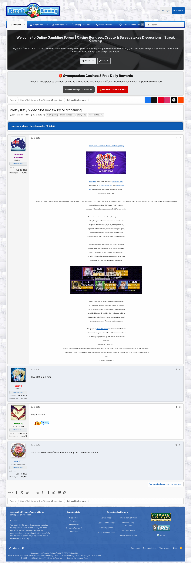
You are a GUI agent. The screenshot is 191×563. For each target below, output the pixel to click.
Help (175, 548)
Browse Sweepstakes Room (78, 89)
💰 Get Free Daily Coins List (112, 89)
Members (59, 24)
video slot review (96, 115)
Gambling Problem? (74, 528)
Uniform (15, 548)
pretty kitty (81, 115)
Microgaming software (105, 185)
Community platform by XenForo (54, 553)
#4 (180, 445)
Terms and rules (149, 548)
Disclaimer (73, 518)
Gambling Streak (106, 528)
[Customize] (23, 548)
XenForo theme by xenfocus (77, 558)
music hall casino (67, 115)
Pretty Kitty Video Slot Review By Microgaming (106, 146)
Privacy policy (165, 548)
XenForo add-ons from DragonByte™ (45, 555)
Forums (17, 24)
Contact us (135, 548)
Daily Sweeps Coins (106, 532)
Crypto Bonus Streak (128, 518)
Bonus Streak (106, 518)
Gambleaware (74, 525)
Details (97, 555)
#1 (181, 138)
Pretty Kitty (92, 181)
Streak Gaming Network (134, 24)
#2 (180, 369)
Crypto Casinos (106, 24)
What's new (38, 24)
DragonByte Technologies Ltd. (82, 555)
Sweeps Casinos (82, 24)
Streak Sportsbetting (128, 535)
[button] (25, 24)
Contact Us (73, 531)
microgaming (52, 115)
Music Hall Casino (117, 181)
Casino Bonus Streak (106, 523)
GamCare (74, 521)
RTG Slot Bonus (128, 530)
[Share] (176, 138)
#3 (180, 407)
